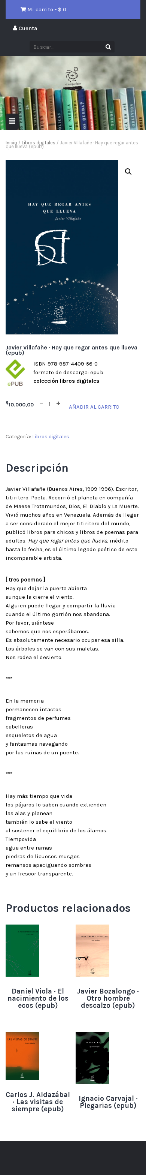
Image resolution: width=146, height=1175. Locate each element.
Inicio (11, 142)
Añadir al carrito (94, 406)
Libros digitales (38, 142)
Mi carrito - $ (46, 9)
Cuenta (27, 28)
